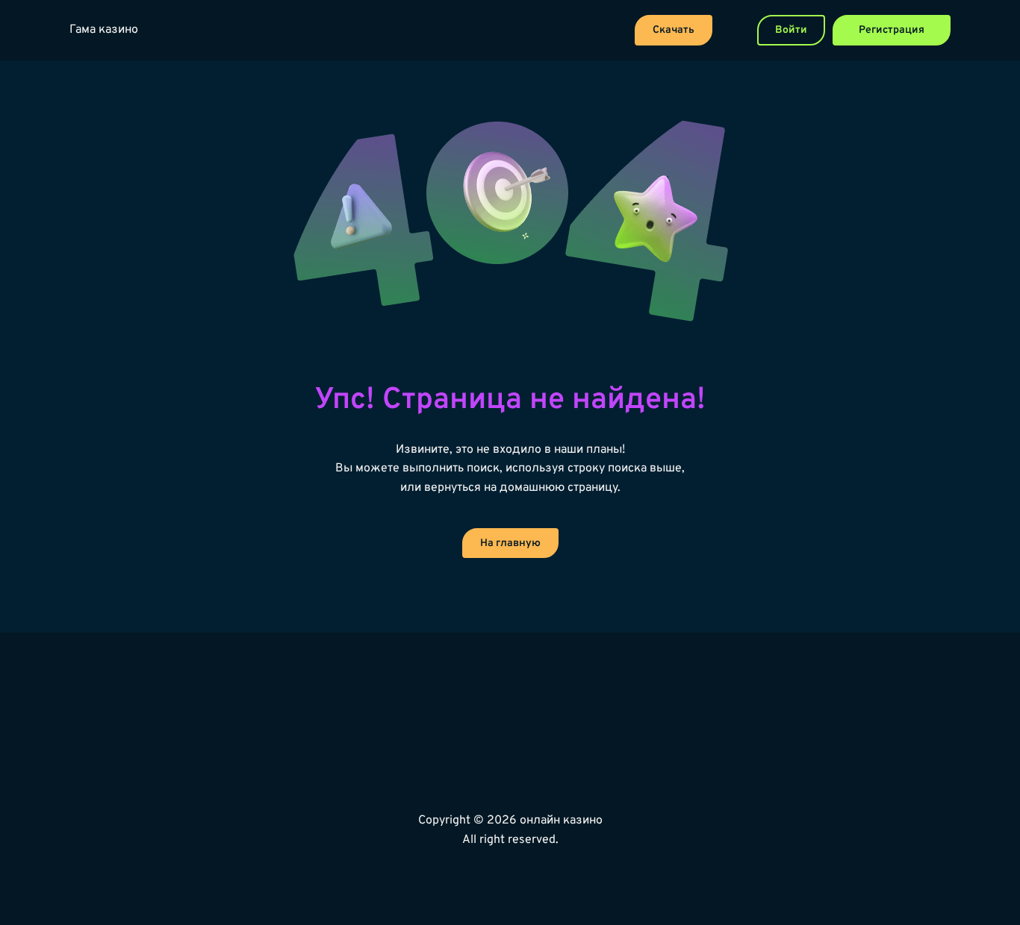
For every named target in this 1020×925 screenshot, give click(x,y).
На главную (510, 543)
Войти (791, 30)
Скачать (673, 30)
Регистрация (891, 30)
